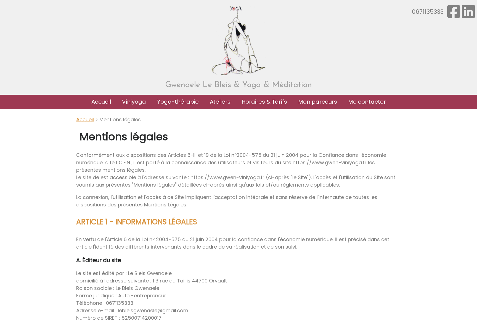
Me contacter (367, 102)
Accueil (101, 102)
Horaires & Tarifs (264, 102)
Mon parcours (317, 102)
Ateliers (220, 102)
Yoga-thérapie (178, 102)
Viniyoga (134, 102)
